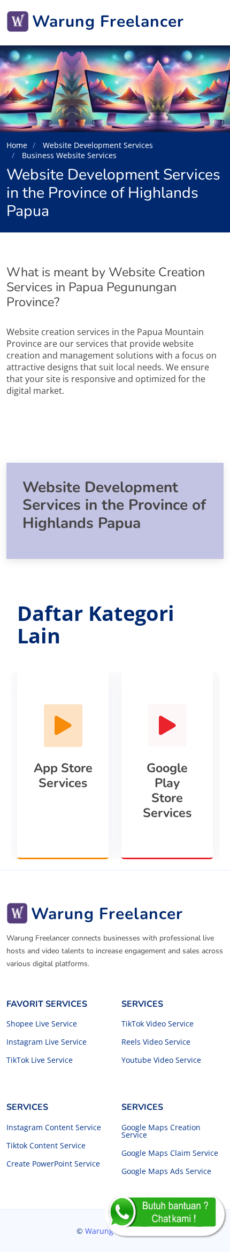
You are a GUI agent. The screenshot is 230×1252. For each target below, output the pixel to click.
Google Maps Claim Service (169, 1153)
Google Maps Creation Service (161, 1131)
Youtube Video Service (161, 1060)
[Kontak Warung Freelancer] (164, 1214)
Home (16, 145)
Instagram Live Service (46, 1042)
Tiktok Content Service (46, 1145)
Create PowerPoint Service (53, 1164)
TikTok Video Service (157, 1024)
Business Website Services (68, 155)
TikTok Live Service (39, 1060)
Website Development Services (97, 145)
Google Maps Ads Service (166, 1171)
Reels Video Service (155, 1042)
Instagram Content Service (53, 1127)
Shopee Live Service (41, 1024)
